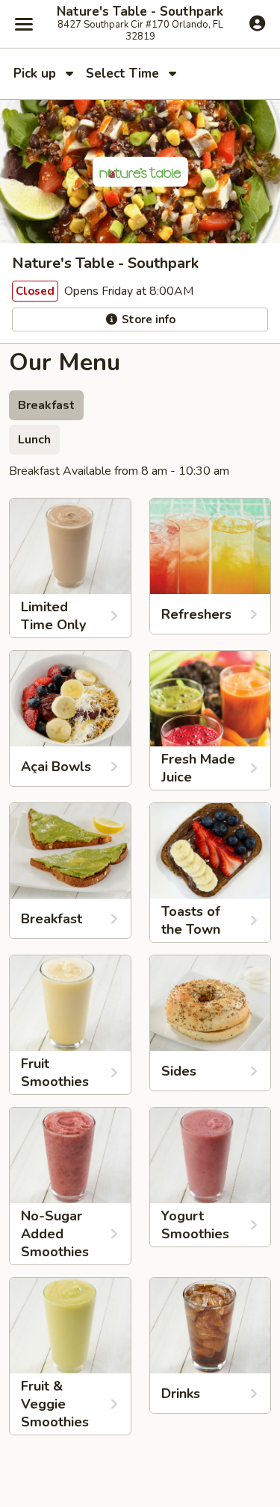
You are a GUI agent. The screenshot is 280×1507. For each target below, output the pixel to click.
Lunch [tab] (34, 439)
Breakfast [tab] (46, 405)
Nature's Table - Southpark (140, 11)
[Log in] (257, 23)
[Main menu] (24, 24)
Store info (147, 319)
